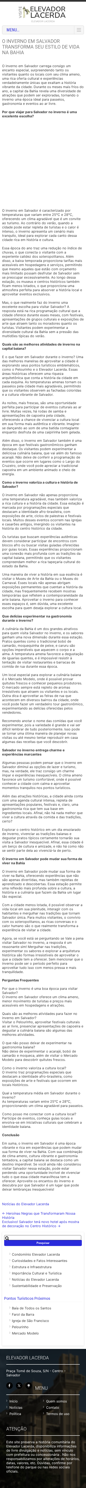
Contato (52, 1407)
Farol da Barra (23, 1314)
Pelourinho (20, 1327)
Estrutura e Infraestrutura (32, 1267)
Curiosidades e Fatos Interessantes (39, 1261)
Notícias (15, 1407)
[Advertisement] (43, 163)
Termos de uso (58, 1414)
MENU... (12, 29)
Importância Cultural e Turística (37, 1273)
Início (13, 1401)
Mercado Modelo (25, 1333)
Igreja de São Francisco (30, 1321)
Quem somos (56, 1401)
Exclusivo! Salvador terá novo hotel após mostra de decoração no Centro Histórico (40, 1224)
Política (15, 1414)
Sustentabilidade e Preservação (37, 1286)
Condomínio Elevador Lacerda (36, 1254)
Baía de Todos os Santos (31, 1308)
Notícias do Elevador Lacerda (25, 1204)
